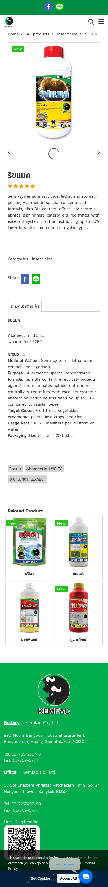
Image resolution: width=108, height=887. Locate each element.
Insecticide (42, 259)
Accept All (68, 878)
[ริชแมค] (54, 92)
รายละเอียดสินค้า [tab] (25, 306)
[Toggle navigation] (101, 22)
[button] (89, 22)
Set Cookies (41, 878)
